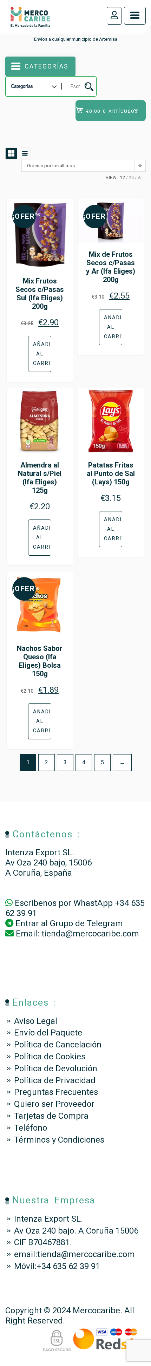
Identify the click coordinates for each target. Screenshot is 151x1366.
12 (122, 177)
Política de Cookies (49, 1056)
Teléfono (30, 1128)
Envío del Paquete (48, 1033)
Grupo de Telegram (86, 923)
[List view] (25, 153)
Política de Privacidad (55, 1080)
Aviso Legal (35, 1021)
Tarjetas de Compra (51, 1116)
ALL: (142, 177)
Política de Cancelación (57, 1045)
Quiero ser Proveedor (54, 1104)
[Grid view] (11, 153)
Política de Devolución (55, 1068)
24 (131, 177)
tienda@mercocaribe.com (90, 934)
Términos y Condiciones (59, 1140)
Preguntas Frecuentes (56, 1092)
